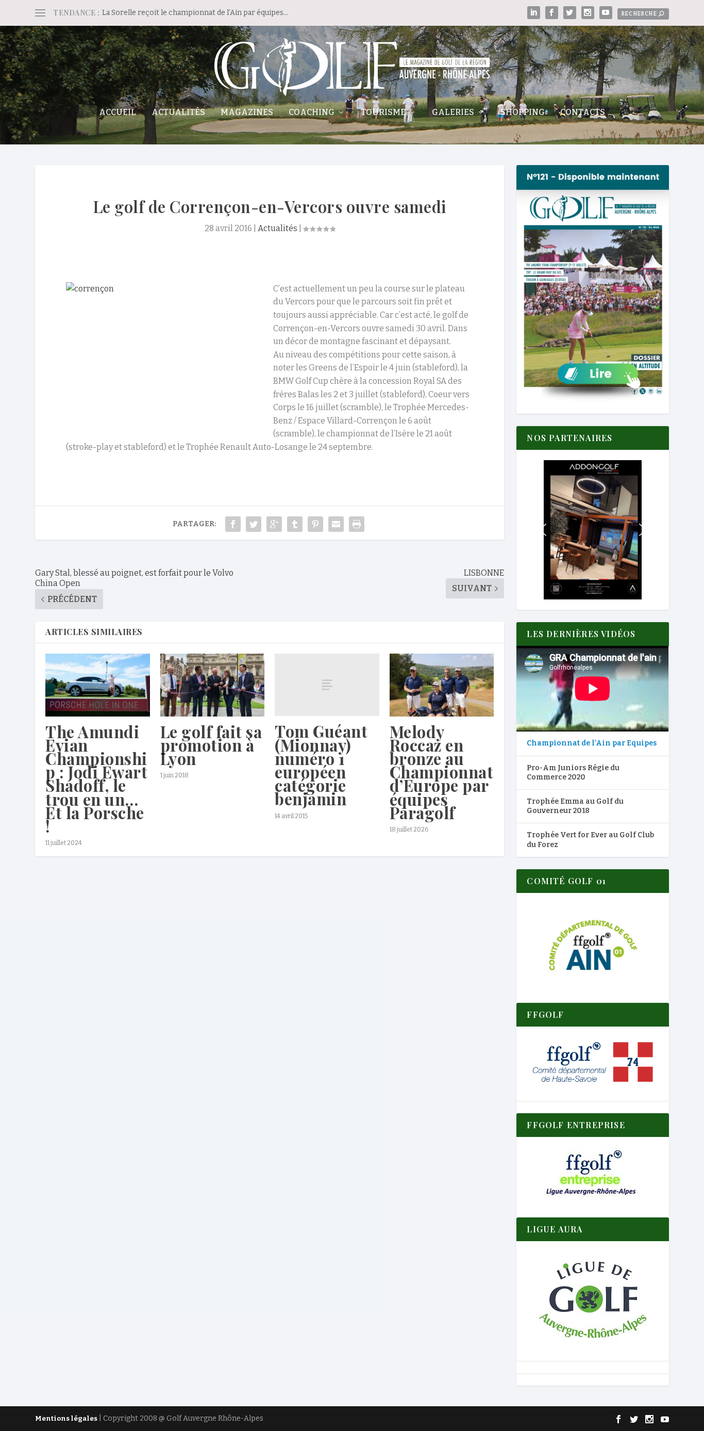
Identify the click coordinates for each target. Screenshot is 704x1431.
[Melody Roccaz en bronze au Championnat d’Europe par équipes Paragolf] (442, 685)
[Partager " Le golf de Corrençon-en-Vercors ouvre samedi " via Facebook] (233, 524)
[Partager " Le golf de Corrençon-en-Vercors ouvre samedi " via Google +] (274, 524)
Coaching (311, 112)
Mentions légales (66, 1418)
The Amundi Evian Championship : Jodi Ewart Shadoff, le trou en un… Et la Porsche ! (96, 779)
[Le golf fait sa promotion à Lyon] (212, 685)
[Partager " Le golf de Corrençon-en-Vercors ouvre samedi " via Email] (336, 524)
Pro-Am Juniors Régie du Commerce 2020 (573, 772)
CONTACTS (582, 112)
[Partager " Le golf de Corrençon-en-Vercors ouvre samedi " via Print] (356, 524)
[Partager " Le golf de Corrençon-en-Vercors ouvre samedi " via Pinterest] (315, 524)
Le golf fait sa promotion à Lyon (211, 745)
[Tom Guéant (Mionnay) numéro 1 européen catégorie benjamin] (327, 685)
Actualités (178, 112)
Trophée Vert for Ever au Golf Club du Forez (590, 840)
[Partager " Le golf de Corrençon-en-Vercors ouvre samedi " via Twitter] (253, 524)
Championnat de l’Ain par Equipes (592, 743)
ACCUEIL (117, 112)
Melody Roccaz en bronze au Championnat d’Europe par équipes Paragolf (442, 772)
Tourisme (383, 112)
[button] (592, 529)
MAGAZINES (247, 112)
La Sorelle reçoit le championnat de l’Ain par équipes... (195, 12)
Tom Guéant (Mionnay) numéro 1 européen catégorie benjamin (321, 764)
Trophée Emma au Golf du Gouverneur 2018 (575, 806)
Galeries (453, 112)
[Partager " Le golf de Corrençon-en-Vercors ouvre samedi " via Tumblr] (294, 524)
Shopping (522, 112)
